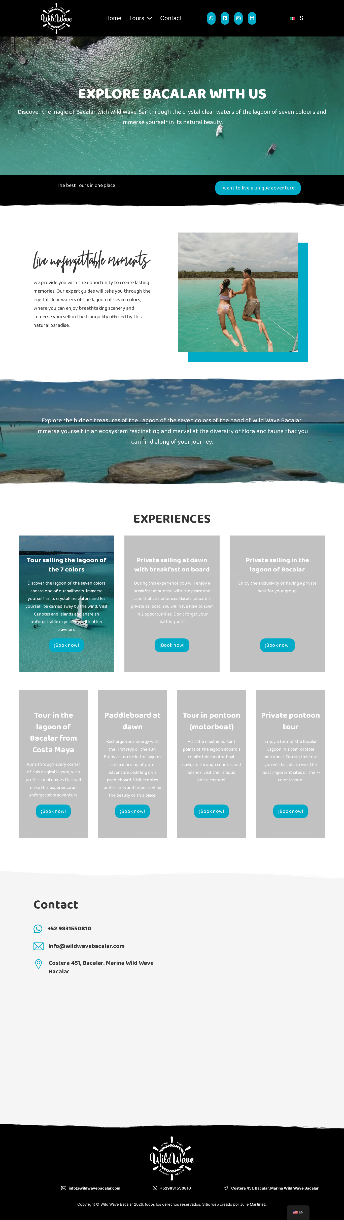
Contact (171, 18)
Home (113, 18)
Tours (136, 18)
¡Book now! (66, 645)
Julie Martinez (253, 1204)
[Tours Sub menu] (150, 18)
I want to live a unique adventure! (258, 188)
